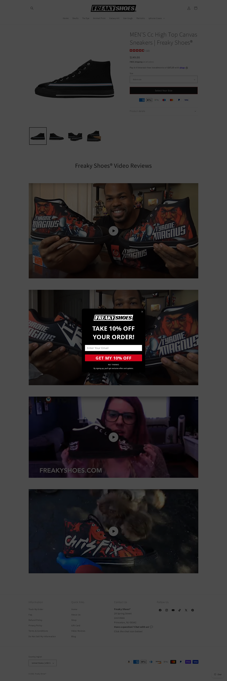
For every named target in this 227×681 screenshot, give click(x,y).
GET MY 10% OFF (114, 358)
